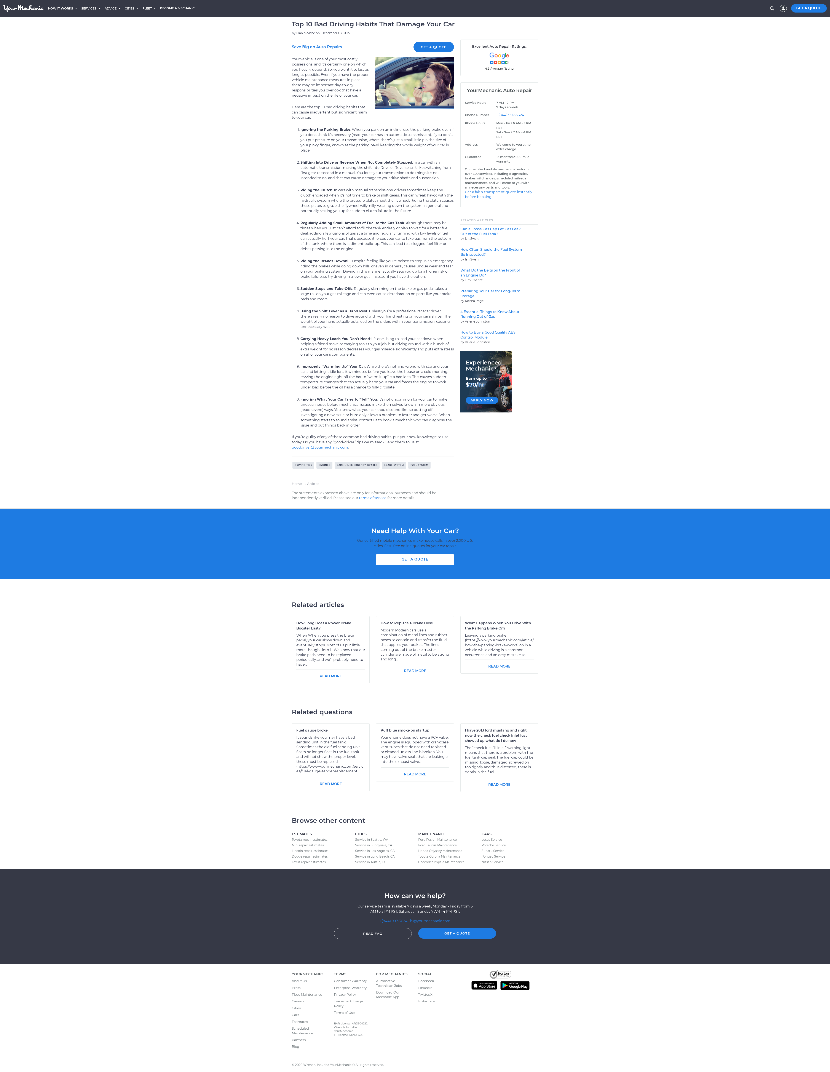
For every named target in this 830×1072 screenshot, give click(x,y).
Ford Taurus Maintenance (437, 845)
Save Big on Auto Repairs (317, 47)
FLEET (147, 8)
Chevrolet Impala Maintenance (441, 862)
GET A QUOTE (809, 8)
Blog (295, 1047)
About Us (299, 981)
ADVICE (111, 8)
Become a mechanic (177, 8)
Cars (295, 1015)
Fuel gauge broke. (312, 730)
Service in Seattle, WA (371, 840)
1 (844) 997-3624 (510, 115)
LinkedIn (425, 988)
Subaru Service (493, 851)
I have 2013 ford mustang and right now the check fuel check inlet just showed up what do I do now (496, 735)
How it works (60, 8)
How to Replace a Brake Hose (407, 623)
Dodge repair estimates (310, 856)
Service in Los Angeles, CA (375, 851)
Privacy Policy (345, 994)
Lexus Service (492, 840)
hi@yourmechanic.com (430, 921)
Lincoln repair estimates (310, 851)
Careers (298, 1001)
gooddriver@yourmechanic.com (320, 447)
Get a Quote (433, 47)
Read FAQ (373, 933)
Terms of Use (344, 1013)
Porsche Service (494, 845)
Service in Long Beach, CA (375, 856)
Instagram (426, 1001)
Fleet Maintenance (307, 994)
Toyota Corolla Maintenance (439, 856)
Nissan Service (492, 862)
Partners (299, 1040)
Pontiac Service (493, 856)
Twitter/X (425, 994)
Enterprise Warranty (350, 988)
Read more (331, 676)
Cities (129, 8)
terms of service (372, 498)
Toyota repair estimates (309, 840)
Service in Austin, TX (370, 862)
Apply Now (482, 400)
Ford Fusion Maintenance (437, 840)
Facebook (426, 981)
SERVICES (88, 8)
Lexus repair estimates (309, 862)
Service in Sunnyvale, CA (373, 845)
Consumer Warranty (350, 981)
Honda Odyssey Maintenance (440, 851)
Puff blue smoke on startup (405, 730)
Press (296, 988)
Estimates (300, 1022)
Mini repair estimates (308, 845)
